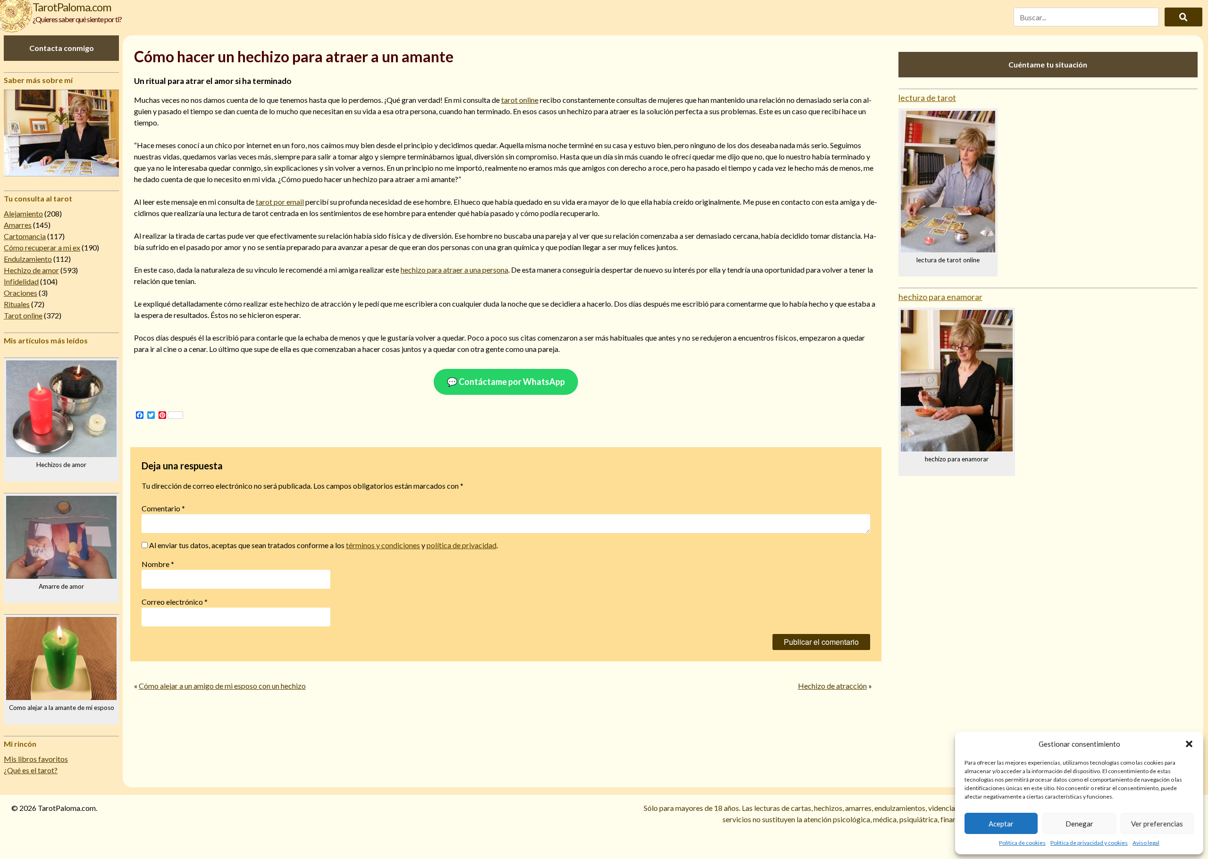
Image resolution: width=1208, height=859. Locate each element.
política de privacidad (461, 545)
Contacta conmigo (61, 47)
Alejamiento (23, 213)
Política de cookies (1022, 842)
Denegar (1079, 823)
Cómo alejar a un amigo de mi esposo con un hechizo (222, 685)
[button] (1189, 744)
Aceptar (1001, 823)
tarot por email (280, 201)
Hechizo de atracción (832, 685)
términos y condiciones (383, 545)
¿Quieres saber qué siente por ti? (77, 19)
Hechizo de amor (31, 270)
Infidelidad (21, 281)
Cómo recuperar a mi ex (42, 247)
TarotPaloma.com (72, 7)
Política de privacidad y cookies (1089, 842)
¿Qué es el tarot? (31, 770)
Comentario (163, 508)
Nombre (158, 563)
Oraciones (20, 292)
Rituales (17, 304)
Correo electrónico (175, 601)
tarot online (519, 99)
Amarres (18, 224)
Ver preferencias (1157, 823)
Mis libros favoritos (36, 758)
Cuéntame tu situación (1047, 64)
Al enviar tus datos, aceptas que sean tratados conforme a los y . (323, 545)
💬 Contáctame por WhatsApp (506, 381)
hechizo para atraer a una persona (454, 269)
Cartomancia (25, 236)
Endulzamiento (28, 258)
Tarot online (23, 315)
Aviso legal (1145, 842)
